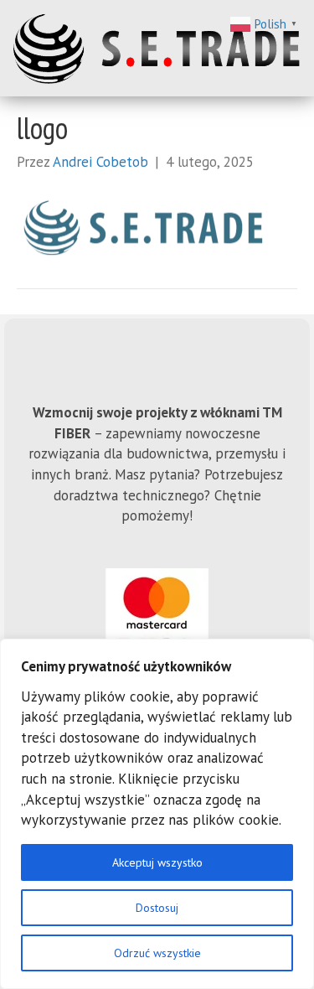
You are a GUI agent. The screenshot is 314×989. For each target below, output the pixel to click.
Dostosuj (157, 907)
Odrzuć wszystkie (157, 953)
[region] (157, 814)
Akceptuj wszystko (157, 862)
